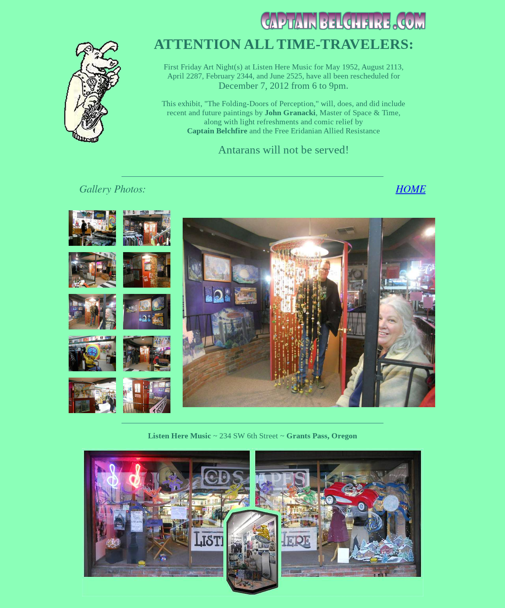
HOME (411, 188)
